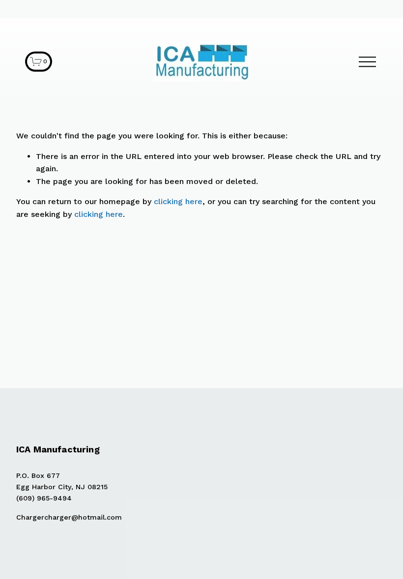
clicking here (178, 201)
